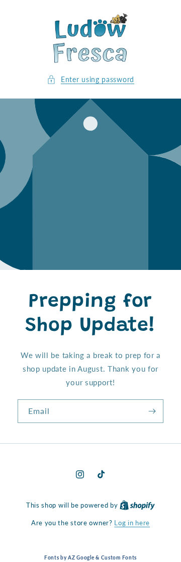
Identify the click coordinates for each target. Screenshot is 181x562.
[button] (90, 79)
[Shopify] (137, 505)
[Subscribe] (152, 411)
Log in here (132, 523)
